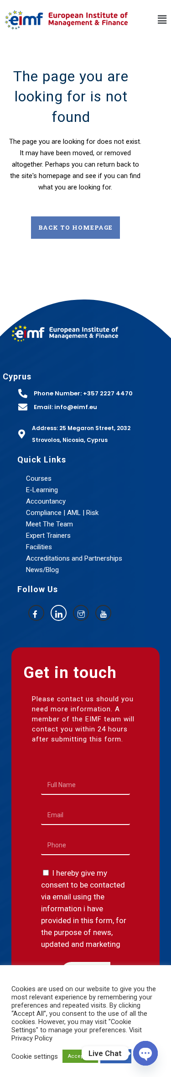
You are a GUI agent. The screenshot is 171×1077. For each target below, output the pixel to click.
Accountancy (46, 501)
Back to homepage (75, 227)
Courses (39, 478)
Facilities (39, 547)
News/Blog (42, 570)
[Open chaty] (145, 1053)
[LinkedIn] (59, 613)
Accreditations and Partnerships (74, 558)
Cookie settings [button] (34, 1056)
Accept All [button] (80, 1056)
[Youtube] (103, 613)
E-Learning (42, 490)
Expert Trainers (48, 535)
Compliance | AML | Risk (62, 513)
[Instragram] (81, 613)
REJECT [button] (116, 1056)
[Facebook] (36, 613)
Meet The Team (49, 524)
